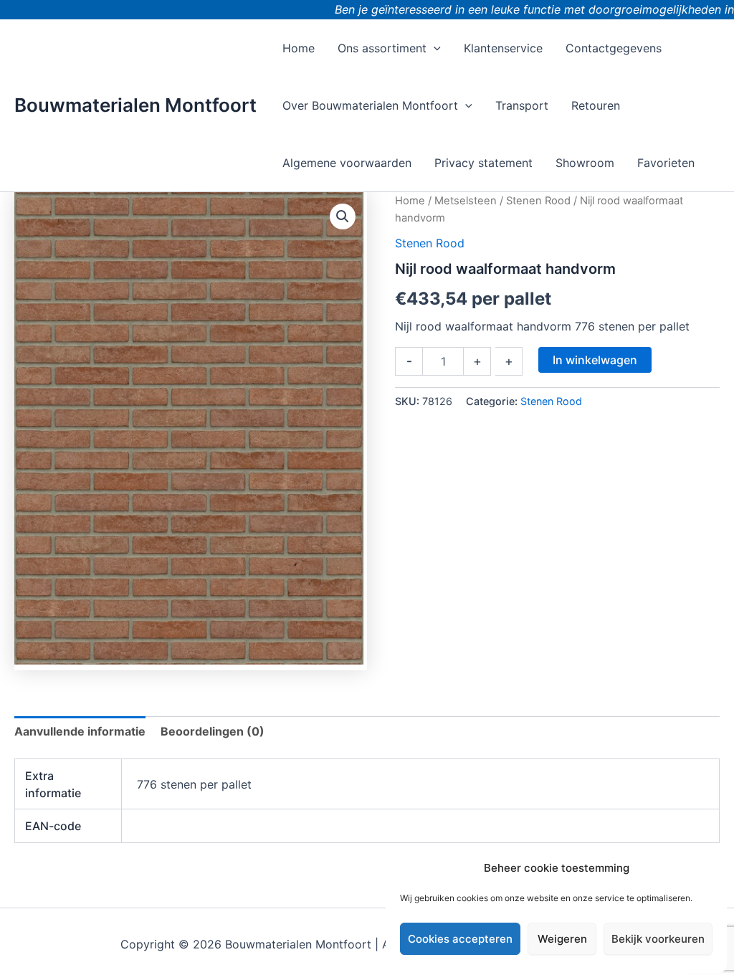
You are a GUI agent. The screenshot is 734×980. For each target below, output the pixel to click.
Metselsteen (465, 200)
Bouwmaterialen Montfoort (135, 105)
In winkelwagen (595, 360)
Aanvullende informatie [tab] (80, 731)
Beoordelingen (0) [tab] (212, 731)
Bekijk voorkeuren (658, 939)
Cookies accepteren (460, 939)
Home (410, 200)
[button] (433, 48)
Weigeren (562, 939)
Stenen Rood (538, 200)
